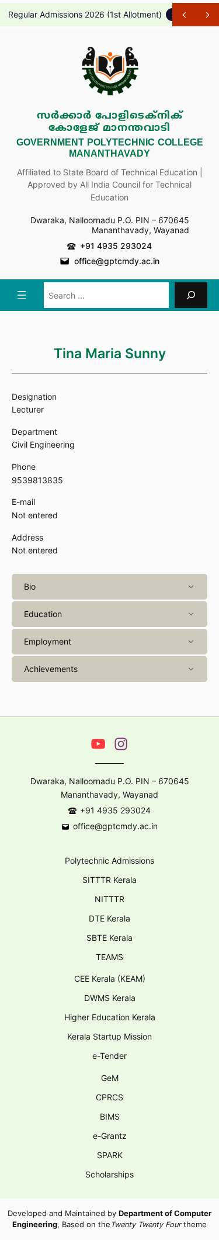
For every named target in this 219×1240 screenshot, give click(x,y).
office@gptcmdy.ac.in (116, 261)
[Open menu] (22, 295)
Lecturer (28, 409)
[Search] (191, 294)
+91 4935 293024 (116, 246)
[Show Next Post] (207, 14)
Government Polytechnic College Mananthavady (109, 148)
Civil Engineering (43, 444)
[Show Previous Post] (184, 14)
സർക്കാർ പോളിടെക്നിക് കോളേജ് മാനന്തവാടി (110, 122)
